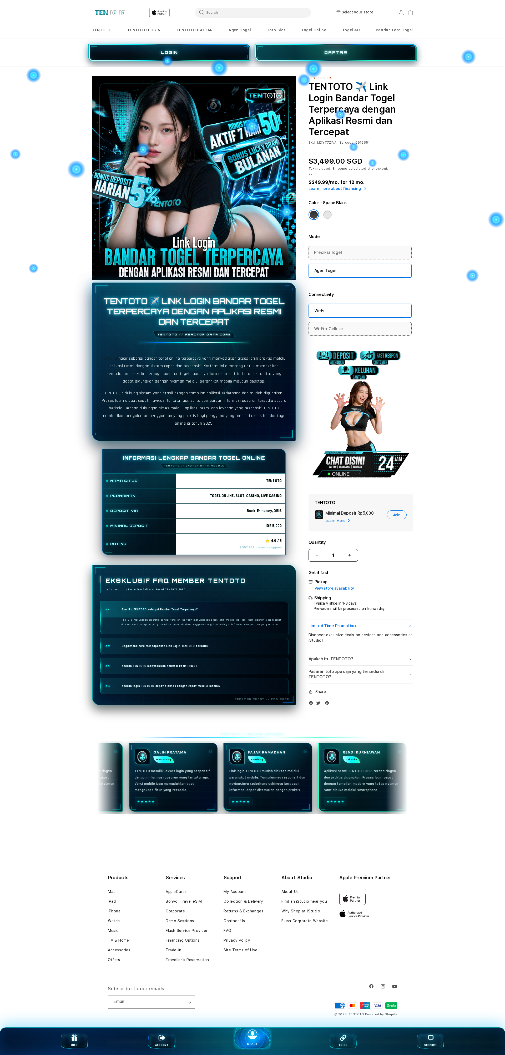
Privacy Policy (237, 940)
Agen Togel (240, 30)
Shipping (340, 168)
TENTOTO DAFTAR (194, 30)
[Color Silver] (327, 214)
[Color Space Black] (314, 214)
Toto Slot (276, 30)
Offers (114, 960)
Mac (112, 892)
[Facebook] (312, 704)
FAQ (227, 930)
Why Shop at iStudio (300, 911)
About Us (290, 892)
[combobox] (253, 12)
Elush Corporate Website (304, 921)
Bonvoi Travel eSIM (184, 901)
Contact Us (234, 921)
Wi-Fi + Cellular (329, 328)
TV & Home (118, 940)
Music (113, 930)
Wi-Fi (319, 310)
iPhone (114, 911)
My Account (235, 892)
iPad (112, 901)
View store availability (334, 588)
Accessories (119, 950)
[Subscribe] (189, 1002)
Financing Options (183, 940)
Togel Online (313, 30)
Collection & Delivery (243, 901)
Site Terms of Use (240, 950)
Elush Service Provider (187, 930)
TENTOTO (102, 30)
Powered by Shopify (381, 1014)
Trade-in (173, 950)
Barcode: (347, 142)
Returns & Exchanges (243, 911)
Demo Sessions (180, 921)
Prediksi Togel (328, 252)
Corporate (175, 911)
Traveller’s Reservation (187, 960)
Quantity (317, 542)
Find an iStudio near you (304, 901)
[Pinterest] (328, 704)
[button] (102, 30)
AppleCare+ (176, 892)
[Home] (110, 12)
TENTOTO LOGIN (143, 30)
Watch (114, 921)
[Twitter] (319, 704)
